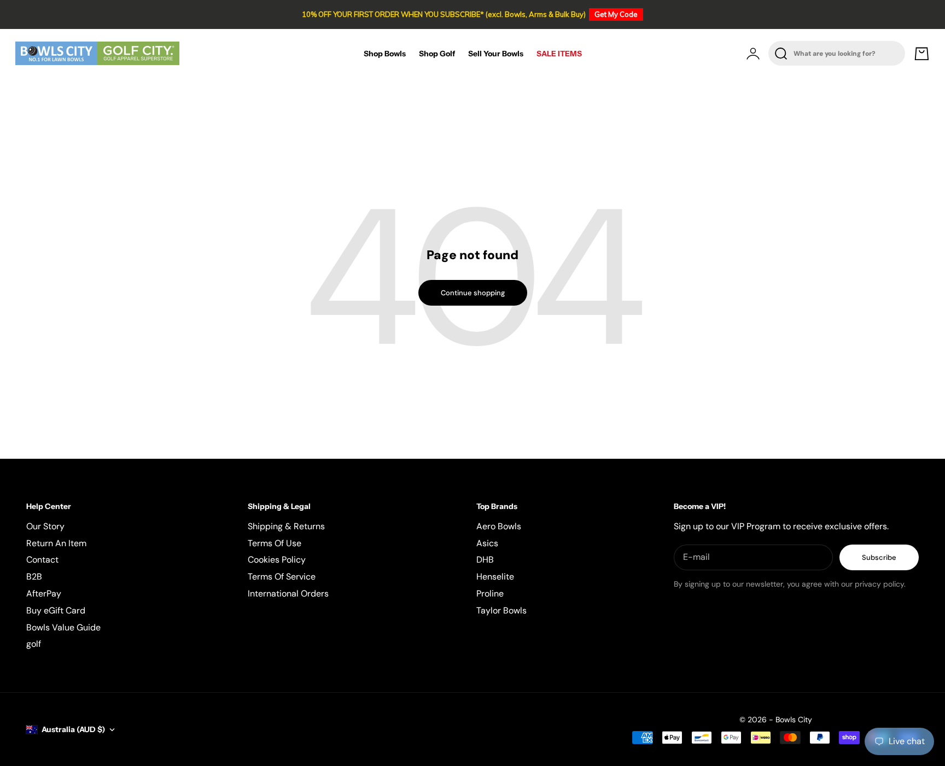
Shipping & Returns (286, 526)
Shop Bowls (385, 54)
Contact (42, 559)
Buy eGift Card (55, 610)
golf (33, 644)
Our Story (45, 526)
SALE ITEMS (559, 54)
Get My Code (616, 14)
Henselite (495, 576)
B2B (34, 576)
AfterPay (43, 593)
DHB (485, 559)
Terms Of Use (274, 543)
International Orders (288, 593)
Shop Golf (437, 54)
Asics (487, 543)
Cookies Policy (277, 559)
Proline (490, 593)
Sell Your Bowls (495, 54)
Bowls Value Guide (63, 627)
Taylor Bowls (501, 610)
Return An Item (56, 543)
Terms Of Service (282, 576)
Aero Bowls (498, 526)
